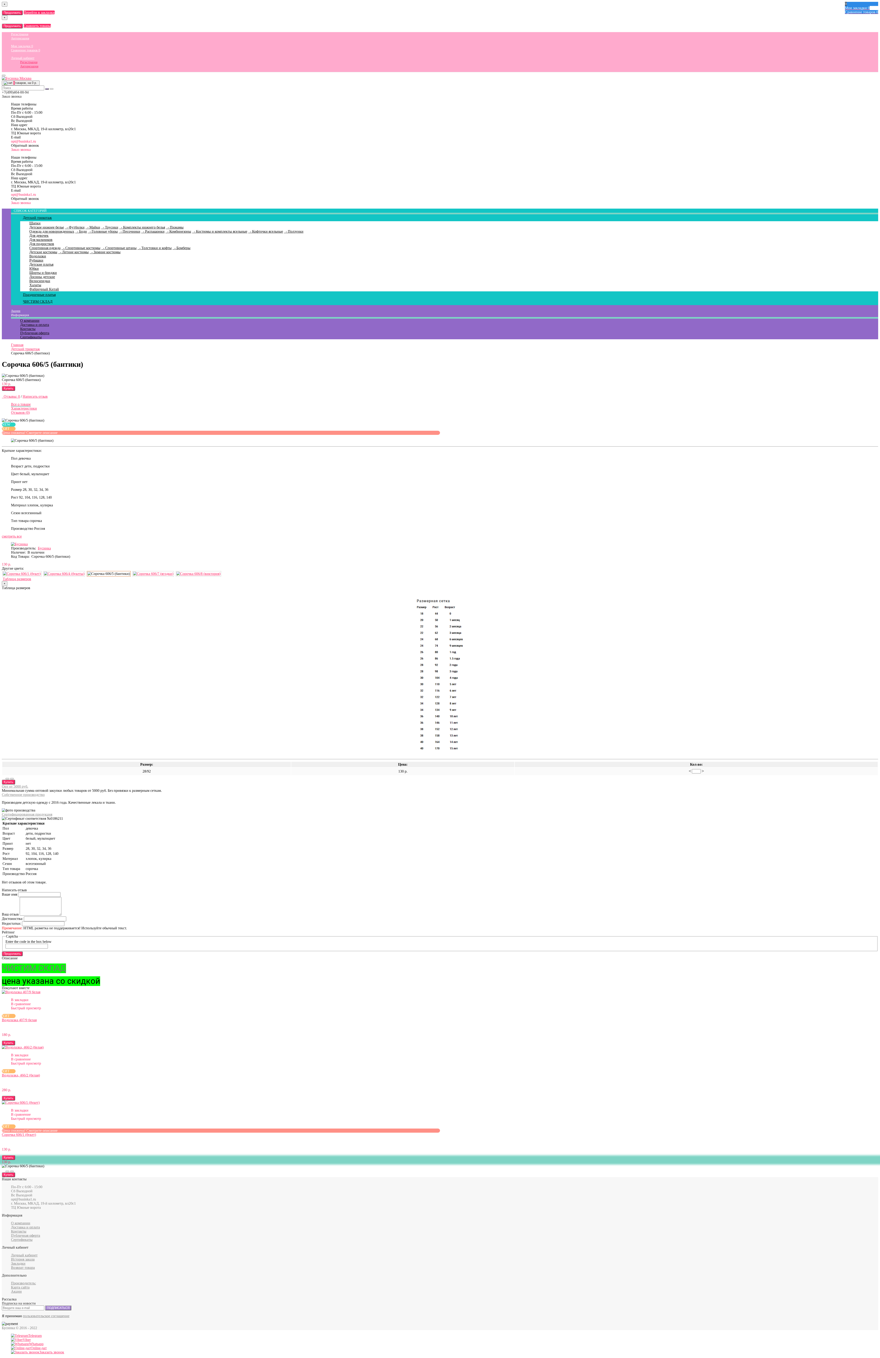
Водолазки (37, 256)
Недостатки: (11, 923)
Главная (17, 345)
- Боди (81, 231)
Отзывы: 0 (11, 396)
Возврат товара (23, 1268)
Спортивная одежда (44, 248)
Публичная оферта (34, 333)
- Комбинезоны (178, 231)
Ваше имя (9, 894)
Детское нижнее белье (46, 227)
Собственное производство (23, 795)
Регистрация (19, 34)
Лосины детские (42, 277)
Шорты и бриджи (43, 273)
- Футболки (75, 227)
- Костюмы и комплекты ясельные (219, 231)
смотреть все (12, 536)
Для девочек (39, 235)
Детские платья (41, 264)
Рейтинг (8, 932)
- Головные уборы (103, 231)
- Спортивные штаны (119, 248)
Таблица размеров (17, 579)
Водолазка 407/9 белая (19, 1020)
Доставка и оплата (34, 325)
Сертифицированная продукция (27, 814)
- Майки (92, 227)
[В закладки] (7, 778)
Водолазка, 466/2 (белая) (21, 1075)
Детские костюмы (43, 252)
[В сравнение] (12, 778)
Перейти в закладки (39, 12)
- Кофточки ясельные (265, 231)
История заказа (23, 1259)
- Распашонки (153, 231)
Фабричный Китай (44, 289)
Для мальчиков (40, 240)
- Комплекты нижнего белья (142, 227)
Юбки (34, 268)
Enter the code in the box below (29, 942)
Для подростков (41, 244)
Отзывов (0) (20, 412)
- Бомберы (181, 248)
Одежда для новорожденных (51, 231)
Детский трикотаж (37, 218)
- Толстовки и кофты (155, 248)
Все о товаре (21, 404)
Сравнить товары (37, 26)
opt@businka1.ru (23, 141)
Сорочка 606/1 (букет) (19, 1135)
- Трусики (109, 227)
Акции (15, 311)
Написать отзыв (35, 396)
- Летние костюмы (73, 252)
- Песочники (129, 231)
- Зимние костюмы (105, 252)
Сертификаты (31, 337)
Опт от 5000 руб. (15, 786)
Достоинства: (12, 919)
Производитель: (23, 1283)
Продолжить (12, 12)
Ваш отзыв (10, 914)
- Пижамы (175, 227)
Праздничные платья (39, 295)
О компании (29, 321)
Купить (8, 388)
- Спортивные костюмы (80, 248)
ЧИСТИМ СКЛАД (37, 302)
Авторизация (20, 38)
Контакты (28, 329)
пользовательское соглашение (46, 1316)
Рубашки (36, 260)
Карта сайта (20, 1287)
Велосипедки (39, 281)
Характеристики (24, 408)
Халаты (35, 285)
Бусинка (44, 548)
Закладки (18, 1263)
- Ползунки (293, 231)
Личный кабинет (22, 58)
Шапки (35, 223)
